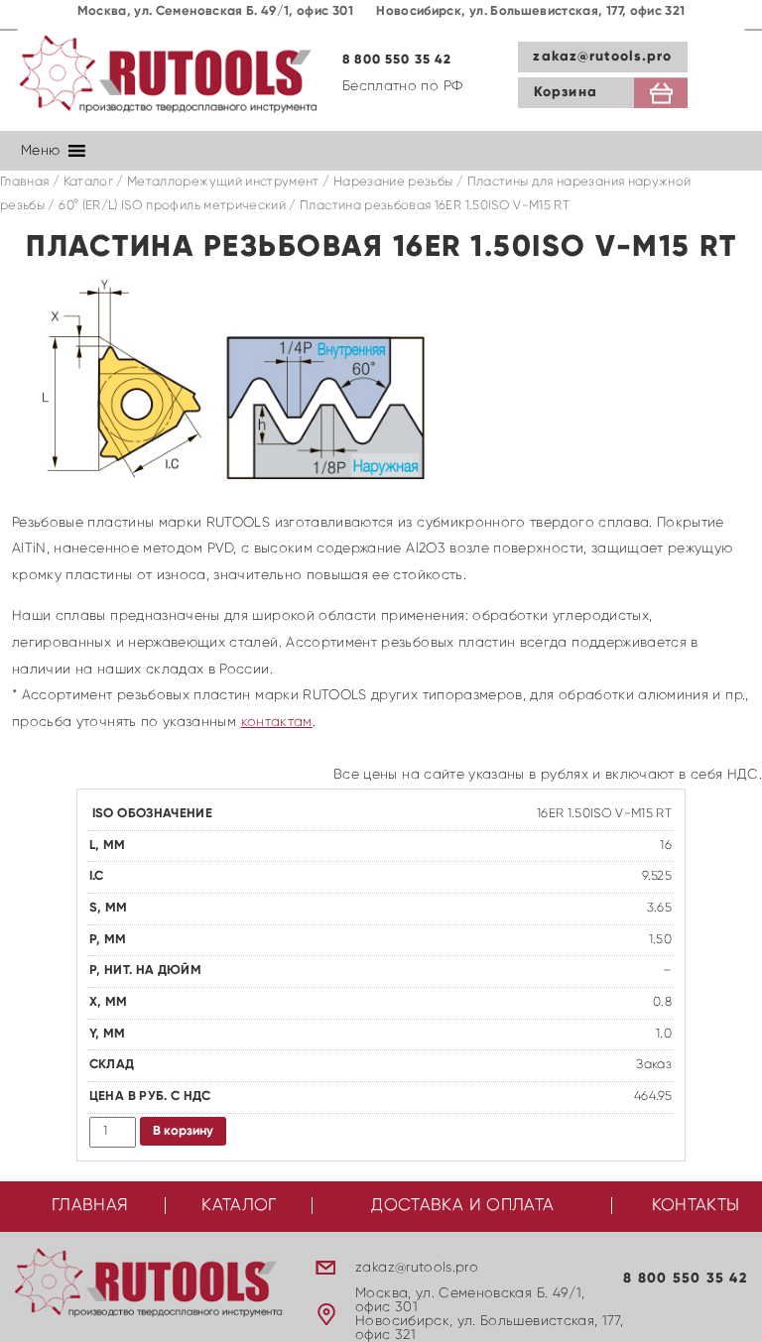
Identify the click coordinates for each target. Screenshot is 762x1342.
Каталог (88, 182)
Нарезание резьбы (393, 182)
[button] (40, 151)
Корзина (565, 92)
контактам (277, 722)
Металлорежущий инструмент (223, 182)
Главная (24, 182)
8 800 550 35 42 (397, 60)
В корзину (183, 1131)
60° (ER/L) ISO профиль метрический (172, 205)
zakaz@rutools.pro (602, 56)
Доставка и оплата (462, 1205)
